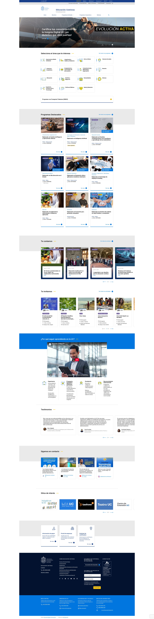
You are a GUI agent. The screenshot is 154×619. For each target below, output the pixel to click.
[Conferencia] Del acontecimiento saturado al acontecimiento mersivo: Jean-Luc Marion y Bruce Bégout (48, 317)
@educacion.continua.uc (106, 476)
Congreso (63, 313)
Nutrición (44, 209)
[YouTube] (71, 578)
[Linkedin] (65, 578)
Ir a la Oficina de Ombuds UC (107, 610)
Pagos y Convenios (92, 3)
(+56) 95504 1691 (101, 605)
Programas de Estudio (68, 15)
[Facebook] (59, 578)
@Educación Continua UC (50, 476)
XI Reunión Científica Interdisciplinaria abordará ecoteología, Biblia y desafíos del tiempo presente (67, 317)
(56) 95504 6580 (46, 570)
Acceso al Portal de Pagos (64, 561)
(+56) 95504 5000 (64, 605)
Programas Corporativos (85, 15)
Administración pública (47, 173)
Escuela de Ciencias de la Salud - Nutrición (53, 249)
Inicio (45, 15)
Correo (111, 1)
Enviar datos (97, 587)
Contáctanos (108, 3)
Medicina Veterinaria (71, 173)
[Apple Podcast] (77, 578)
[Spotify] (74, 578)
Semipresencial (70, 216)
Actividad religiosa (102, 313)
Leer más (45, 38)
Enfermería (94, 209)
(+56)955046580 (101, 3)
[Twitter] (62, 578)
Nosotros (54, 15)
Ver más (59, 151)
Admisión (78, 1)
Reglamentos (62, 565)
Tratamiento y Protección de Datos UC (67, 575)
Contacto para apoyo (84, 605)
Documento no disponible (92, 564)
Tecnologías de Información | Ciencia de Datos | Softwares (76, 135)
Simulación (69, 209)
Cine (81, 313)
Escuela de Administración (123, 249)
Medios (85, 1)
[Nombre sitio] (50, 504)
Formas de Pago (62, 563)
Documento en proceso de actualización (91, 571)
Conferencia (46, 313)
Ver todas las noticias (106, 241)
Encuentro (94, 249)
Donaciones (98, 1)
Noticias (99, 15)
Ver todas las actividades (106, 291)
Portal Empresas (83, 3)
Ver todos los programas (106, 53)
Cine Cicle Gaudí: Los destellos (122, 316)
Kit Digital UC (65, 617)
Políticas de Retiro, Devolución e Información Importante (68, 568)
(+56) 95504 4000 (46, 604)
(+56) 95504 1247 (101, 607)
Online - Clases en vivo (47, 141)
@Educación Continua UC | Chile (68, 476)
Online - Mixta (45, 180)
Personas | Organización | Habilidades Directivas (100, 174)
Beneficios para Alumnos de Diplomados (67, 570)
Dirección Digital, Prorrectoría (50, 617)
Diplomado (45, 119)
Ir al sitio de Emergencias (66, 608)
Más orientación (83, 608)
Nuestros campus (45, 572)
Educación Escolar (96, 135)
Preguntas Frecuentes (63, 573)
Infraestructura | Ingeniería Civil (49, 135)
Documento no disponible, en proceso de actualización (91, 560)
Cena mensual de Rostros (103, 316)
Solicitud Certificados (73, 3)
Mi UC (105, 1)
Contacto (43, 567)
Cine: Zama (82, 316)
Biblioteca (91, 1)
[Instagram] (68, 578)
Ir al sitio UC (43, 1)
